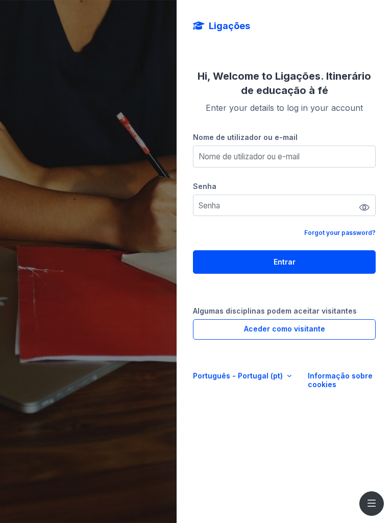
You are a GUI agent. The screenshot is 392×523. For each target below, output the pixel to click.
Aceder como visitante (284, 328)
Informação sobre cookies (340, 380)
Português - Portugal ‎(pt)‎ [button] (239, 375)
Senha (204, 186)
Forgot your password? (340, 232)
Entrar (285, 261)
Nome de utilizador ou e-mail (245, 137)
